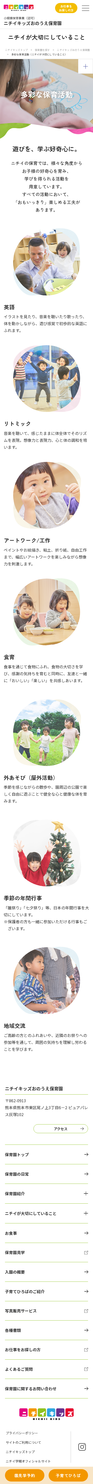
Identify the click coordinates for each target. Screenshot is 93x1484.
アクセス (60, 1128)
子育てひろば (68, 1475)
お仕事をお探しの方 (66, 8)
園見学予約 (24, 1475)
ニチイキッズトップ (16, 50)
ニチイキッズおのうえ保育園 (73, 50)
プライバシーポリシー (22, 1433)
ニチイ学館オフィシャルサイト (28, 1461)
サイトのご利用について (23, 1442)
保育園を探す (42, 50)
